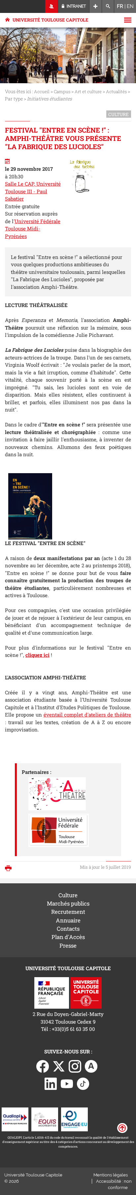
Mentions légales (110, 1174)
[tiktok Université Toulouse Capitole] (83, 1083)
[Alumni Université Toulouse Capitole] (91, 1065)
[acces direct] (95, 6)
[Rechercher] (108, 6)
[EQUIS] (44, 1118)
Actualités (116, 91)
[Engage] (74, 1118)
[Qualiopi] (15, 1118)
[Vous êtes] (51, 6)
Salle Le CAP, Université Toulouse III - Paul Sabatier (33, 191)
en (130, 6)
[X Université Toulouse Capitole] (58, 1065)
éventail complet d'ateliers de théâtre (87, 714)
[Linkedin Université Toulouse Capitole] (51, 1083)
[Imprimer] (10, 869)
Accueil (42, 91)
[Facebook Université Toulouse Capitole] (42, 1065)
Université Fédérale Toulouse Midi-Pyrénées (32, 228)
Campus (62, 91)
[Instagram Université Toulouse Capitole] (75, 1065)
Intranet (76, 6)
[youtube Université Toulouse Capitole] (67, 1083)
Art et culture (88, 91)
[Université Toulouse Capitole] (86, 992)
